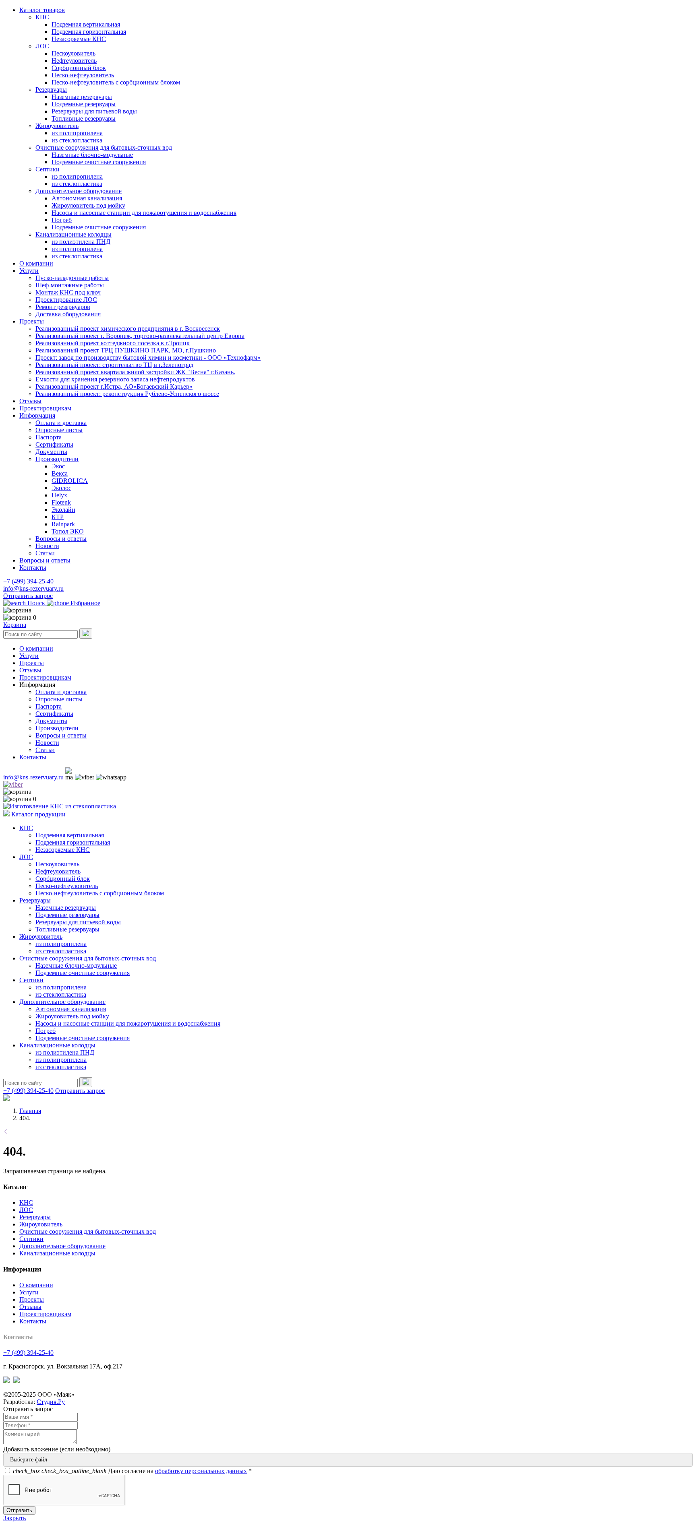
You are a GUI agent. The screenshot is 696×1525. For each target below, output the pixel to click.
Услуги (29, 270)
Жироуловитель (57, 125)
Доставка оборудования (68, 314)
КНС (42, 17)
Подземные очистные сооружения (99, 162)
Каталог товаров (42, 9)
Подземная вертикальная (86, 24)
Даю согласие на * (132, 1470)
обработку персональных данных (201, 1470)
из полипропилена (77, 133)
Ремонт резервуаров (62, 306)
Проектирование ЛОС (66, 299)
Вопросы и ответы (61, 538)
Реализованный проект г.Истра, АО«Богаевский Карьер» (114, 386)
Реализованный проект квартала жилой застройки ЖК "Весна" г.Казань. (135, 372)
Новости (47, 545)
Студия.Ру (51, 1401)
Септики (47, 169)
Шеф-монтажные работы (69, 285)
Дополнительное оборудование (78, 191)
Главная (30, 1110)
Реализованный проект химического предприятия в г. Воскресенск (127, 328)
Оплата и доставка (61, 422)
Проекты (31, 321)
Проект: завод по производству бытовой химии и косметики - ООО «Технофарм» (148, 357)
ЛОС (42, 46)
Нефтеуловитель (74, 60)
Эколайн (63, 509)
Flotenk (61, 502)
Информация (37, 415)
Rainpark (63, 524)
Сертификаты (54, 444)
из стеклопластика (77, 140)
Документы (51, 451)
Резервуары (51, 89)
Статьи (45, 553)
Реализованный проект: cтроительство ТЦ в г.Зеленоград (114, 364)
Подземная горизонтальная (89, 31)
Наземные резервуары (82, 96)
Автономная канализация (87, 198)
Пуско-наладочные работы (72, 277)
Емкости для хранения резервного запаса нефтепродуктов (115, 379)
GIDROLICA (70, 480)
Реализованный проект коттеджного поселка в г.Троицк (112, 343)
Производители (57, 458)
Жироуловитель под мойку (88, 205)
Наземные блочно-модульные (92, 154)
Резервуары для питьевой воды (94, 111)
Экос (58, 466)
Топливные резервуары (84, 118)
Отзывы (30, 401)
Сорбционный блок (79, 67)
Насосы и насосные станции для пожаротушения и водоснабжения (144, 212)
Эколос (61, 487)
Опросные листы (59, 430)
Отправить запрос (28, 595)
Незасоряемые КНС (79, 38)
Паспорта (48, 437)
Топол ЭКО (68, 531)
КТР (58, 516)
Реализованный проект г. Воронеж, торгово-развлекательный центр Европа (139, 335)
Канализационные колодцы (73, 234)
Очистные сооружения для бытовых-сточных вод (103, 147)
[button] (37, 684)
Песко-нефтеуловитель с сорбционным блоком (116, 82)
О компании (36, 263)
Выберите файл (28, 1460)
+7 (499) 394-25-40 (28, 581)
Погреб (62, 219)
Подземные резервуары (84, 104)
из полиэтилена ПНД (81, 241)
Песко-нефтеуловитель (83, 75)
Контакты (32, 567)
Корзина (14, 624)
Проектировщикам (45, 408)
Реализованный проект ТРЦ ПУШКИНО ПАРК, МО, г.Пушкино (125, 350)
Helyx (59, 495)
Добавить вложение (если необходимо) (56, 1449)
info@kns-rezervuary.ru (33, 588)
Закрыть (14, 1518)
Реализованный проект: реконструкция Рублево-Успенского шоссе (127, 393)
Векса (60, 473)
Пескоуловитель (73, 53)
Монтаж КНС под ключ (68, 292)
